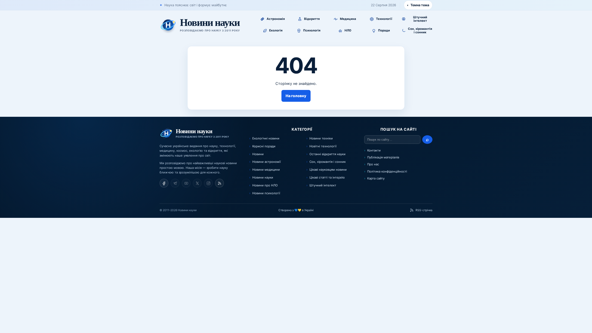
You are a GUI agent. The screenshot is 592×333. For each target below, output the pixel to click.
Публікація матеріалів (383, 157)
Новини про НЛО (265, 185)
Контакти (374, 150)
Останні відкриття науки (327, 154)
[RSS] (219, 183)
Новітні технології (322, 146)
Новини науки (262, 177)
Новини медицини (266, 169)
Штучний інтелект (322, 185)
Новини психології (266, 193)
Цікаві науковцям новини (328, 169)
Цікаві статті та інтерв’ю (327, 177)
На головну (296, 95)
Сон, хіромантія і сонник (327, 161)
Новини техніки (321, 138)
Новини (258, 154)
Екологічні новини (265, 138)
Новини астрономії (266, 161)
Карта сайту (376, 178)
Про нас (373, 164)
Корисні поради (263, 146)
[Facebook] (164, 183)
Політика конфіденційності (387, 171)
